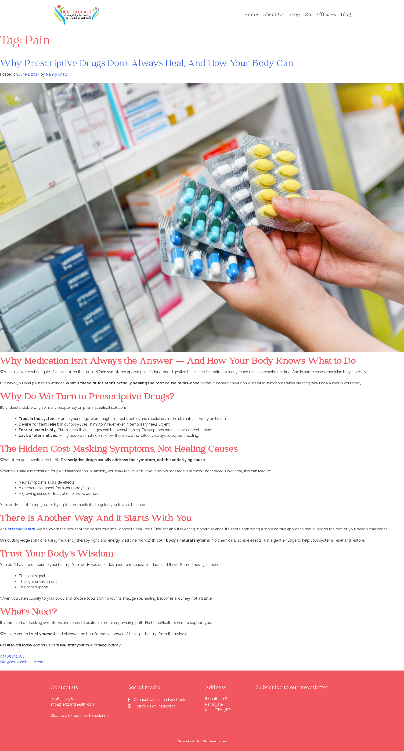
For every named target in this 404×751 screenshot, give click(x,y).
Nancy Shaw (57, 74)
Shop (294, 15)
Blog (346, 15)
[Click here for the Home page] (76, 15)
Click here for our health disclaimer (80, 715)
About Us (273, 15)
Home (251, 15)
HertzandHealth (20, 529)
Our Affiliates (320, 15)
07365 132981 (12, 656)
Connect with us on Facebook (159, 699)
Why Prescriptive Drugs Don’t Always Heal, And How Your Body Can (147, 64)
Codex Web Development (210, 741)
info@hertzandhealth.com (22, 662)
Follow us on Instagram (155, 706)
